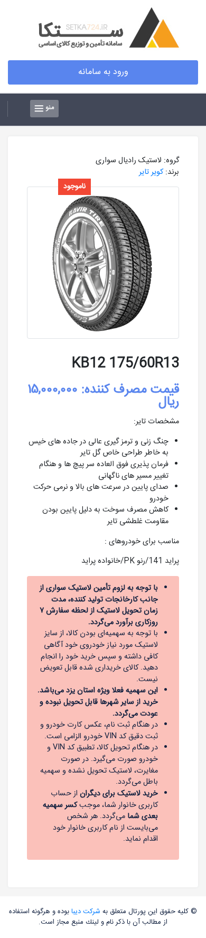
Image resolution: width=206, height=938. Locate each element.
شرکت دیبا (85, 911)
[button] (17, 109)
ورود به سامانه (103, 72)
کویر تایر (151, 172)
